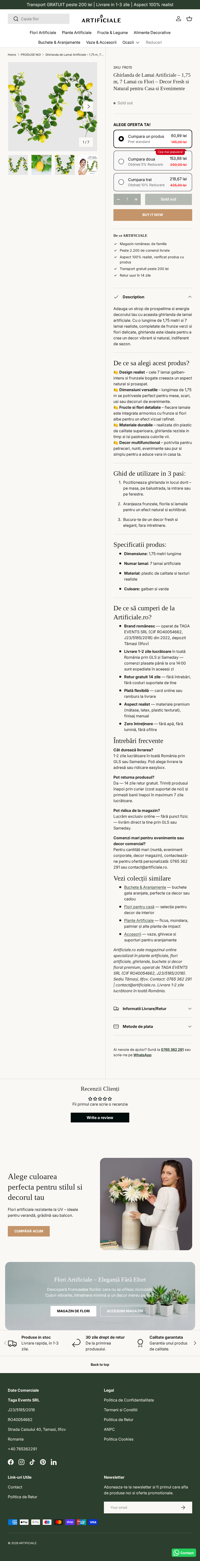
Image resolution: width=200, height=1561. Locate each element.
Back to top (100, 1364)
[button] (189, 18)
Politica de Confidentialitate (129, 1400)
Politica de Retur (118, 1419)
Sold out (168, 199)
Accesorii (132, 934)
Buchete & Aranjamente (59, 42)
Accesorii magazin (125, 1311)
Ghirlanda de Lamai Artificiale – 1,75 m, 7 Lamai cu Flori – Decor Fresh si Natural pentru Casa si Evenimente (74, 54)
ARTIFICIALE (27, 1543)
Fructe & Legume (112, 32)
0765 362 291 (172, 1049)
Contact (15, 1487)
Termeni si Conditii (121, 1409)
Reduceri (154, 42)
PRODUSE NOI (31, 54)
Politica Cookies (118, 1439)
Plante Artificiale (76, 32)
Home (12, 54)
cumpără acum (28, 1231)
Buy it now (152, 215)
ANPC (109, 1429)
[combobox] (39, 19)
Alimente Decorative (152, 32)
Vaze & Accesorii (101, 42)
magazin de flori (73, 1311)
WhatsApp (142, 1055)
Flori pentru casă (139, 906)
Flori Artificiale (43, 32)
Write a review (100, 1117)
